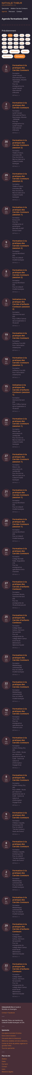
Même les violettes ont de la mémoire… (15, 1041)
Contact (19, 11)
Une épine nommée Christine (11, 1033)
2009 (16, 47)
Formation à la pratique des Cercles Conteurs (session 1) (20, 211)
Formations (19, 56)
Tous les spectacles (8, 1048)
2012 (27, 43)
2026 (4, 35)
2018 (21, 39)
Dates (4, 1061)
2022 (27, 35)
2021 (4, 39)
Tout (5, 52)
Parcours (12, 11)
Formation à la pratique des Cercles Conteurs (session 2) (20, 144)
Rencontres (7, 56)
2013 (21, 43)
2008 (21, 47)
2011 (4, 47)
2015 (10, 43)
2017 (27, 39)
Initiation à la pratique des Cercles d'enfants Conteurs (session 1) (21, 390)
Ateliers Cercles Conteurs (19, 8)
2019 (16, 39)
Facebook (11, 1013)
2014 (16, 43)
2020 (10, 39)
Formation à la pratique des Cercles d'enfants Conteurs (20, 585)
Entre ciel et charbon (9, 1036)
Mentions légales (7, 1072)
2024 (16, 35)
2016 (4, 43)
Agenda (4, 11)
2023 (21, 35)
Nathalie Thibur (12, 4)
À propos (5, 1064)
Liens (3, 1069)
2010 (10, 47)
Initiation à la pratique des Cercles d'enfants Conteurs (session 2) (21, 304)
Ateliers (25, 52)
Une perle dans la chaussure (11, 1038)
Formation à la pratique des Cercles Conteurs (20, 67)
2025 (10, 35)
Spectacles (5, 8)
